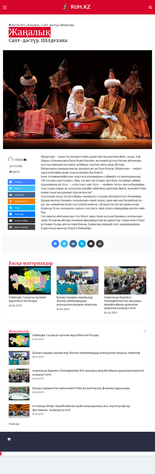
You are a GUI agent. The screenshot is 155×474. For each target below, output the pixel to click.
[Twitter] (64, 244)
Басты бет (18, 25)
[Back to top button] (1, 453)
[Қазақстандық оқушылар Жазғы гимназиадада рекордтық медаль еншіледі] (78, 293)
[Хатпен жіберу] (91, 244)
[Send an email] (25, 160)
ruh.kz (19, 160)
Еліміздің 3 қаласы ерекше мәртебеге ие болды (27, 299)
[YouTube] (4, 441)
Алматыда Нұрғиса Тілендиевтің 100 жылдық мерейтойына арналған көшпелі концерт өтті (122, 303)
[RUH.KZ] (77, 7)
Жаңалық (33, 25)
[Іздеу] (150, 8)
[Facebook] (55, 244)
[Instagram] (4, 445)
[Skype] (82, 244)
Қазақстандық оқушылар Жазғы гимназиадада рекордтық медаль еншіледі (77, 301)
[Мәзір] (5, 8)
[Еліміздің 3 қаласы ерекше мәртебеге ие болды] (30, 293)
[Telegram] (4, 449)
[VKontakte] (73, 244)
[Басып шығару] (100, 244)
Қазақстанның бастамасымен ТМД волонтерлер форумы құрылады (81, 388)
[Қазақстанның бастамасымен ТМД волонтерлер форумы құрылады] (19, 399)
